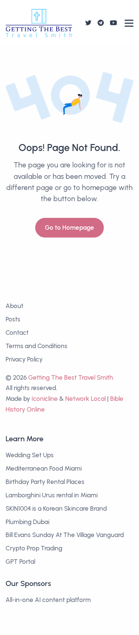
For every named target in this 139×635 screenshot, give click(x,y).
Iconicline (45, 398)
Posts (13, 319)
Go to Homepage (69, 227)
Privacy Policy (24, 359)
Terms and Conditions (36, 346)
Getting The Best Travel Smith (70, 377)
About (14, 306)
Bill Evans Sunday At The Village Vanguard (65, 535)
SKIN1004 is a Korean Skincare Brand (56, 508)
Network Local (85, 398)
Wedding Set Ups (30, 455)
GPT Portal (20, 561)
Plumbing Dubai (27, 522)
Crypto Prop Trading (34, 548)
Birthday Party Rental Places (45, 481)
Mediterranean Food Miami (44, 468)
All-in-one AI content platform (48, 599)
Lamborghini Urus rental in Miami (51, 495)
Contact (17, 332)
